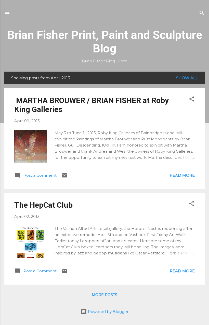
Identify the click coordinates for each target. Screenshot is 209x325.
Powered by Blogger (107, 311)
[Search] (202, 14)
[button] (192, 100)
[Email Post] (64, 177)
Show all (187, 77)
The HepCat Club (43, 204)
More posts (104, 295)
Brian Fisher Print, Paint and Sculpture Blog (104, 41)
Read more (182, 175)
